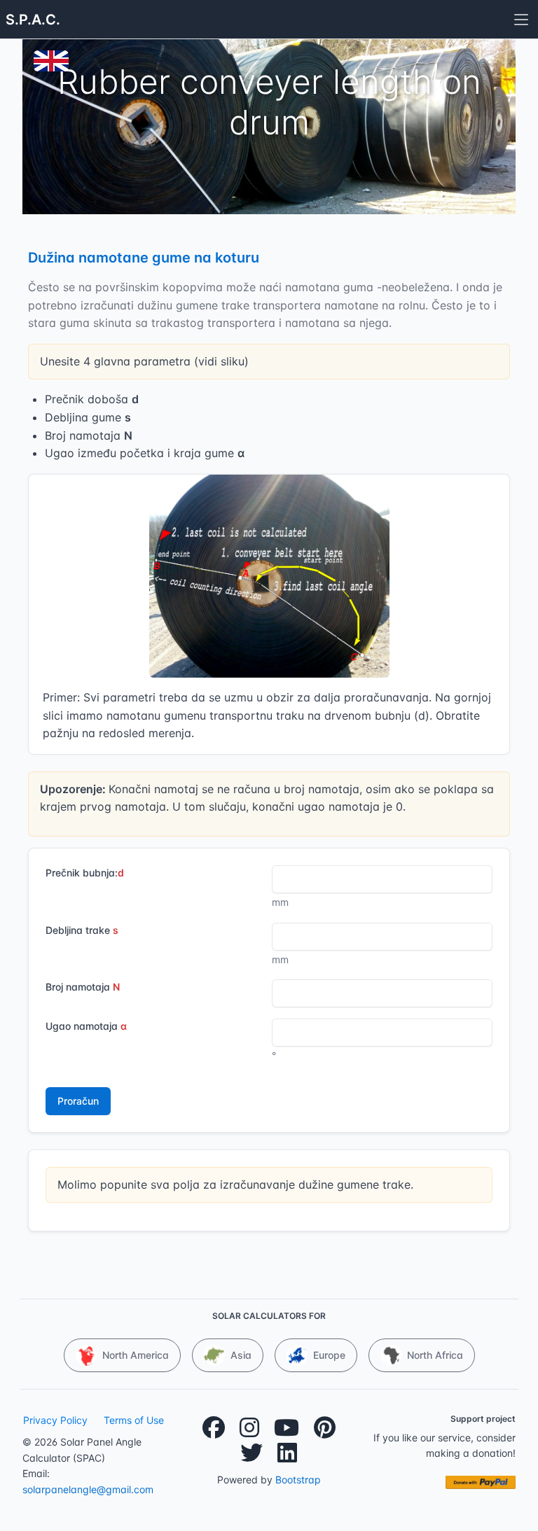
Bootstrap (298, 1479)
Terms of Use (134, 1420)
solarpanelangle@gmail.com (87, 1489)
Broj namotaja (83, 987)
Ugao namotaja (86, 1026)
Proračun (78, 1101)
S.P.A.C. (33, 19)
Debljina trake (82, 930)
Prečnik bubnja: (85, 873)
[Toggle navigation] (521, 19)
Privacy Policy (55, 1420)
